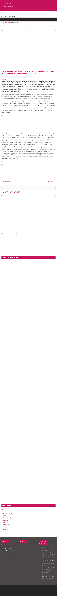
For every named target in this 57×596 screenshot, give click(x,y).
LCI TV (3, 531)
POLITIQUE (5, 522)
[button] (28, 19)
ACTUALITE (22, 76)
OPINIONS (5, 520)
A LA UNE (16, 76)
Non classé (4, 534)
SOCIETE (5, 527)
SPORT (4, 529)
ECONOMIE (28, 76)
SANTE (4, 524)
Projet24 (33, 586)
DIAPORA (5, 515)
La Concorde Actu (13, 586)
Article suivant (51, 181)
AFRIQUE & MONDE (7, 513)
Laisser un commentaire (7, 76)
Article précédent (6, 181)
